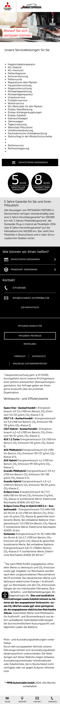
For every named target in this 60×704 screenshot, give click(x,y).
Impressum (19, 356)
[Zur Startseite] (26, 6)
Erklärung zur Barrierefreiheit (30, 363)
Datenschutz (39, 356)
